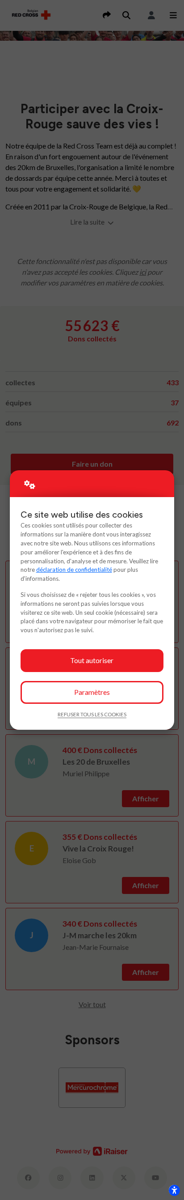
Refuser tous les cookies (92, 714)
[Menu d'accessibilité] (174, 1190)
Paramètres (92, 692)
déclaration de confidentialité (74, 569)
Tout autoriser (91, 660)
